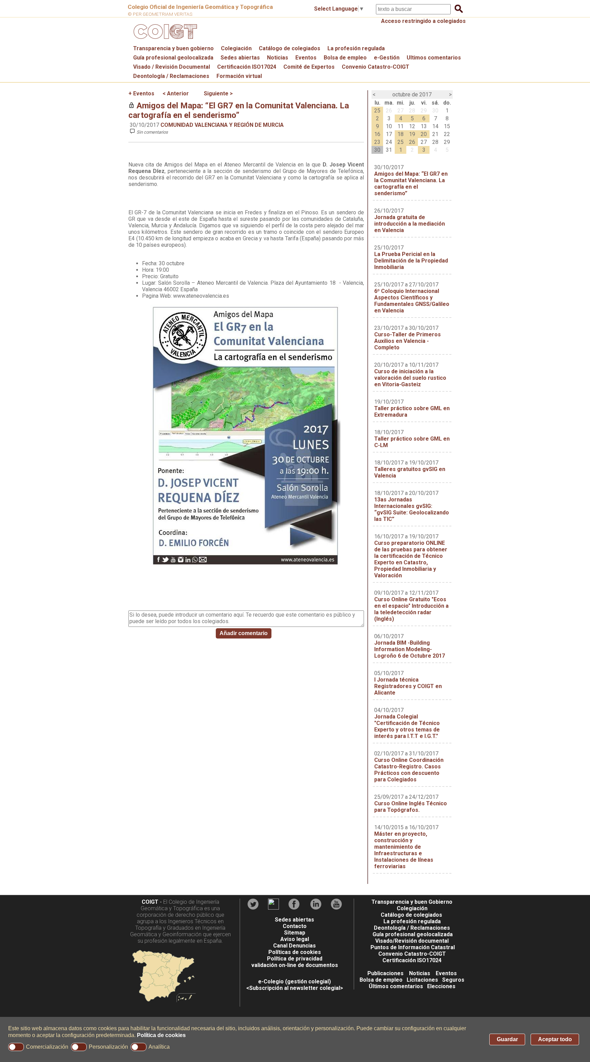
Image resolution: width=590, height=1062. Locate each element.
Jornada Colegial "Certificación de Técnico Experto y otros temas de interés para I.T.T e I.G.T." (407, 726)
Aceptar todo (555, 1039)
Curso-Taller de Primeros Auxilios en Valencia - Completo (407, 341)
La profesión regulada (356, 48)
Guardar (507, 1039)
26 (389, 110)
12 (412, 126)
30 (435, 110)
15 (447, 126)
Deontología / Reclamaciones (171, 76)
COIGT (150, 902)
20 (424, 134)
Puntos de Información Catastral (412, 947)
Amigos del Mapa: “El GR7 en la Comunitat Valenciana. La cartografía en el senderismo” (238, 110)
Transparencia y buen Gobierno (411, 902)
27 (400, 110)
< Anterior (176, 93)
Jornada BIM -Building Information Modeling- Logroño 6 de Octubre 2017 (409, 649)
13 (424, 126)
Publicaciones (385, 973)
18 (400, 134)
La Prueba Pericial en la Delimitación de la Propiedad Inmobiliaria (411, 260)
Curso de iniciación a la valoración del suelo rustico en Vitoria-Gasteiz (410, 378)
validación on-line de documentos (294, 965)
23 (377, 142)
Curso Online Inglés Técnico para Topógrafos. (410, 806)
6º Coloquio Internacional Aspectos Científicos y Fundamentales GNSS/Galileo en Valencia (411, 301)
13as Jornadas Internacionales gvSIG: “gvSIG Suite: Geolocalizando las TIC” (411, 509)
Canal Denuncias (294, 945)
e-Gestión (386, 57)
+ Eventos (141, 93)
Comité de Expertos (309, 67)
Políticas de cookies (294, 952)
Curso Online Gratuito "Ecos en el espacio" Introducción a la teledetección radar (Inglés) (411, 609)
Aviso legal (294, 939)
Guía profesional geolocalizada (173, 57)
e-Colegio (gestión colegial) (294, 981)
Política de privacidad (294, 958)
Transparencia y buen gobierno (173, 48)
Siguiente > (218, 93)
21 (435, 134)
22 (447, 134)
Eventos (306, 57)
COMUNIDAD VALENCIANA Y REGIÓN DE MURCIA (222, 125)
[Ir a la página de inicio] (164, 40)
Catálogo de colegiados (289, 48)
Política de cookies (161, 1035)
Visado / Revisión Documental (171, 67)
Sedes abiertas (240, 57)
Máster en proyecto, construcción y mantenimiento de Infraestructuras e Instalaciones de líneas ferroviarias (403, 850)
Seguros (453, 980)
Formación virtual (239, 76)
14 (435, 126)
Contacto (295, 926)
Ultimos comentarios (434, 57)
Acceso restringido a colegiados (423, 21)
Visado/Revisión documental (412, 941)
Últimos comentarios (396, 986)
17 (389, 134)
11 (400, 126)
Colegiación (236, 48)
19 (412, 134)
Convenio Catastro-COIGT (375, 67)
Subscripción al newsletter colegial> (296, 988)
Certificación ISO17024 (246, 67)
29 (424, 110)
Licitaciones (422, 980)
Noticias (277, 57)
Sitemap (294, 932)
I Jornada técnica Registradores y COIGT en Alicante (408, 686)
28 (412, 110)
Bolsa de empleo (345, 57)
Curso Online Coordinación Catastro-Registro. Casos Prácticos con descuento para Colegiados (409, 770)
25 (377, 110)
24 (389, 142)
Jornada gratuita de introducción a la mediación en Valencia (409, 223)
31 (389, 150)
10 (389, 126)
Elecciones (441, 986)
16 (377, 134)
